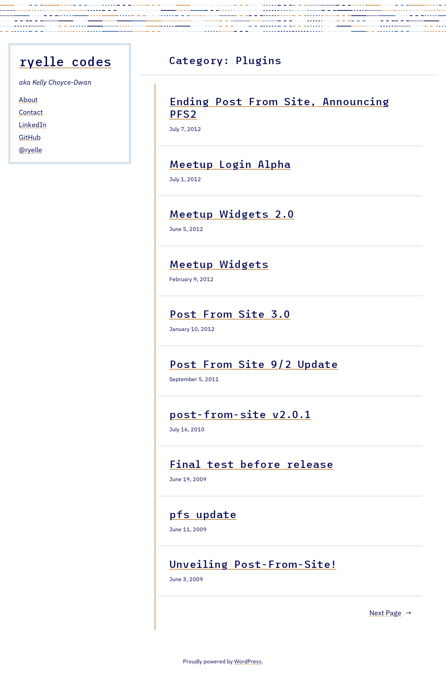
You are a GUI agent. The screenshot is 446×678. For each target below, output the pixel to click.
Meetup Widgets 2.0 (231, 213)
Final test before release (251, 463)
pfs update (203, 514)
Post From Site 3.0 (229, 313)
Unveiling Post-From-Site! (252, 563)
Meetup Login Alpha (230, 163)
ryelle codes (65, 61)
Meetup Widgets (219, 263)
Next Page (390, 613)
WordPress (248, 662)
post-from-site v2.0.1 (240, 414)
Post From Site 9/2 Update (253, 363)
